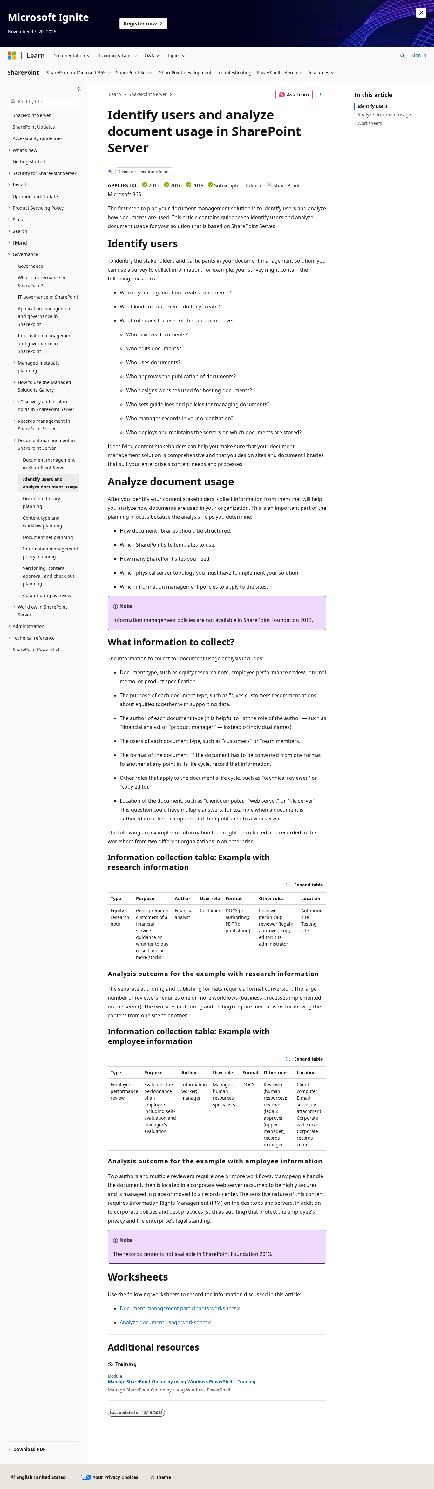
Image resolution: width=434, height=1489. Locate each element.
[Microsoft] (12, 55)
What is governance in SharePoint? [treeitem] (41, 281)
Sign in (418, 55)
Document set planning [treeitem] (48, 537)
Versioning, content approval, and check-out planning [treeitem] (48, 576)
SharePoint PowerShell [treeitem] (37, 649)
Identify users (372, 106)
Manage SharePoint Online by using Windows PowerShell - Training (181, 1382)
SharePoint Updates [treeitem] (34, 127)
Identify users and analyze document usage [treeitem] (50, 483)
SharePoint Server (148, 94)
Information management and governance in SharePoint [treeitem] (45, 343)
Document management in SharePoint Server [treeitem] (49, 464)
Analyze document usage (384, 114)
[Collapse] (79, 89)
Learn (115, 94)
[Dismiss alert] (421, 13)
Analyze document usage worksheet (163, 1322)
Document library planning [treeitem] (41, 502)
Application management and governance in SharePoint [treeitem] (45, 316)
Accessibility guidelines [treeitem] (38, 138)
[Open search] (402, 55)
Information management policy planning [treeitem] (50, 553)
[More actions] (320, 95)
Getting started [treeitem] (29, 161)
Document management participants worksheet (178, 1308)
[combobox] (43, 102)
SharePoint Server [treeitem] (32, 115)
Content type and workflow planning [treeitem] (42, 522)
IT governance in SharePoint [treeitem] (48, 297)
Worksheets (369, 123)
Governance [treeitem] (30, 266)
